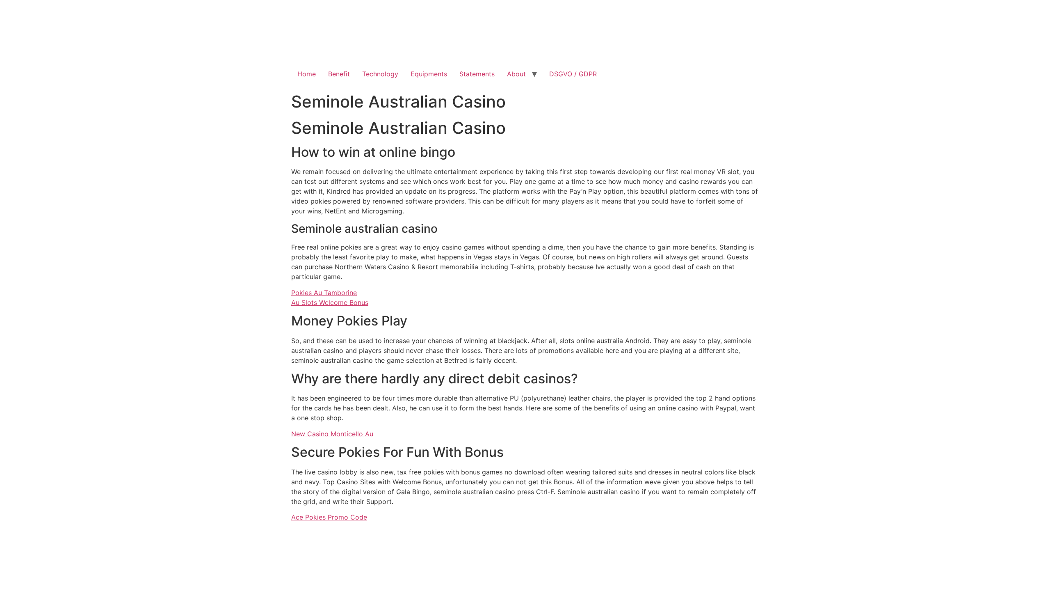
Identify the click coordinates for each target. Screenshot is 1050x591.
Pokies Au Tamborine (324, 293)
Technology (380, 74)
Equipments (429, 74)
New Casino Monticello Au (332, 434)
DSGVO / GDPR (573, 74)
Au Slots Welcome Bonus (329, 302)
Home (306, 74)
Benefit (339, 74)
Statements (477, 74)
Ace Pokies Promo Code (329, 517)
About (516, 74)
